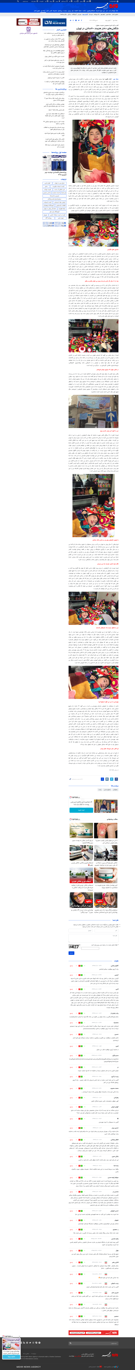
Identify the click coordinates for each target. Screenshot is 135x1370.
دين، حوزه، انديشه (100, 11)
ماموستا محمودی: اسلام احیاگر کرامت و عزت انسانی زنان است (53, 67)
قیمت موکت (47, 190)
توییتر (57, 1)
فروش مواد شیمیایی (59, 202)
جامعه (80, 11)
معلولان (115, 790)
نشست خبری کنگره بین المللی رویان (54, 56)
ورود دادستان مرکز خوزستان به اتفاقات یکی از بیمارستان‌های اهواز (54, 128)
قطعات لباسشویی (60, 205)
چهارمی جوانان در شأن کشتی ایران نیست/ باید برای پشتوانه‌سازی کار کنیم (54, 105)
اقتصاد (76, 11)
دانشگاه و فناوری (91, 11)
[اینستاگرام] (33, 1342)
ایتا (46, 1)
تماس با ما (26, 1354)
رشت (100, 790)
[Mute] (99, 811)
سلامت (84, 11)
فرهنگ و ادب (112, 11)
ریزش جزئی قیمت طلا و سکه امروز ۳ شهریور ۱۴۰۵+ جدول (54, 99)
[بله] (36, 1342)
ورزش (69, 11)
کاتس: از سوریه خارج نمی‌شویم (56, 78)
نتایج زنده (41, 1)
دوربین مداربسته (54, 196)
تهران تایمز (60, 218)
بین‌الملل (60, 11)
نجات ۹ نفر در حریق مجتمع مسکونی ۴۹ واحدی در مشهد (53, 123)
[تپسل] (70, 797)
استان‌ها (55, 11)
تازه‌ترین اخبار (61, 30)
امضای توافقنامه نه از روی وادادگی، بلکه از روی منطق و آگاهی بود (53, 52)
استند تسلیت (56, 193)
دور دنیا (91, 14)
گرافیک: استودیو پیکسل (94, 1367)
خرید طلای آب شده (60, 190)
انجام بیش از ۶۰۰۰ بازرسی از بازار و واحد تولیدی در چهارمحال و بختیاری (53, 73)
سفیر (46, 186)
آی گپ (75, 1)
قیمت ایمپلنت (47, 202)
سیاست (65, 11)
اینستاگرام (63, 1)
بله (70, 1)
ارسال (71, 953)
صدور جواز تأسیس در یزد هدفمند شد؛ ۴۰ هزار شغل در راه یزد (54, 34)
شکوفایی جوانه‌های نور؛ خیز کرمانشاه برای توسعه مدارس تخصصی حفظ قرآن (54, 46)
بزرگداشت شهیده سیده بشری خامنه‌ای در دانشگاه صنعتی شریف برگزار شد (54, 93)
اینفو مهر (103, 14)
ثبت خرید (81, 810)
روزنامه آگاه (48, 218)
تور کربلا (64, 193)
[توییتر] (30, 1342)
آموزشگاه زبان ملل (54, 212)
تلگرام (87, 1)
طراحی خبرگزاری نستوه (109, 1367)
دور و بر (79, 14)
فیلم (47, 11)
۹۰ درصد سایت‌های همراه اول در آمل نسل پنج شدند (54, 61)
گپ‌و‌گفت (74, 14)
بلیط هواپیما (62, 209)
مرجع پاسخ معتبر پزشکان (54, 199)
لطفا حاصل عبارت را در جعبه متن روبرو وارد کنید (104, 945)
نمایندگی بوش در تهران (50, 209)
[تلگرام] (39, 1342)
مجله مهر (43, 11)
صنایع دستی (107, 790)
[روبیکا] (27, 1342)
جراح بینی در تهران (59, 183)
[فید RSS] (24, 1342)
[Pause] (96, 811)
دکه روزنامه (96, 14)
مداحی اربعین (47, 193)
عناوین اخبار (115, 14)
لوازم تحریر (47, 183)
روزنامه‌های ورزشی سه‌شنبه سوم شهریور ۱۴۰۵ (56, 173)
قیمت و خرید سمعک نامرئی (57, 215)
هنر (107, 11)
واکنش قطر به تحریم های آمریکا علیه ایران (54, 134)
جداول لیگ (33, 1)
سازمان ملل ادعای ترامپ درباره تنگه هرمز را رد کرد (54, 146)
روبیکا (51, 1)
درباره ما (34, 1354)
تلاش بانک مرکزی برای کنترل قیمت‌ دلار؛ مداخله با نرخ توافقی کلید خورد (54, 140)
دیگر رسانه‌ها (63, 14)
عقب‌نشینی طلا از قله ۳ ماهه (56, 110)
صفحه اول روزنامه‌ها (58, 152)
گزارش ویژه (85, 14)
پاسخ (71, 966)
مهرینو (45, 215)
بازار (73, 11)
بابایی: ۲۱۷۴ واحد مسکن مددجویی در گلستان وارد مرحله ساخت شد (54, 40)
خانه (117, 11)
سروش (81, 1)
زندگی (69, 14)
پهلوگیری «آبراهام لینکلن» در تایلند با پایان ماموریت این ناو (54, 83)
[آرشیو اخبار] (21, 1342)
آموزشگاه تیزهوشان (48, 205)
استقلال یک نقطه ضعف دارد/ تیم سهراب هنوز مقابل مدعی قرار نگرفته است (54, 116)
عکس (50, 11)
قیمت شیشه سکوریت (58, 186)
